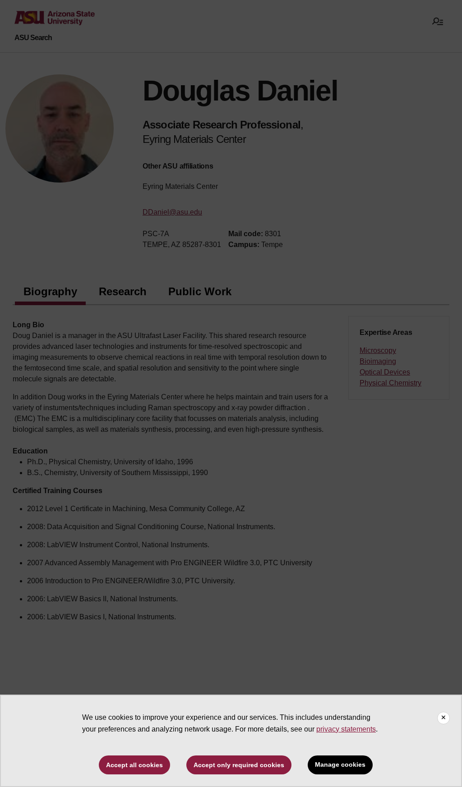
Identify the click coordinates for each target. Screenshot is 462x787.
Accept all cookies (134, 765)
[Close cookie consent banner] (443, 718)
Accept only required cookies (239, 765)
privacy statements (346, 729)
